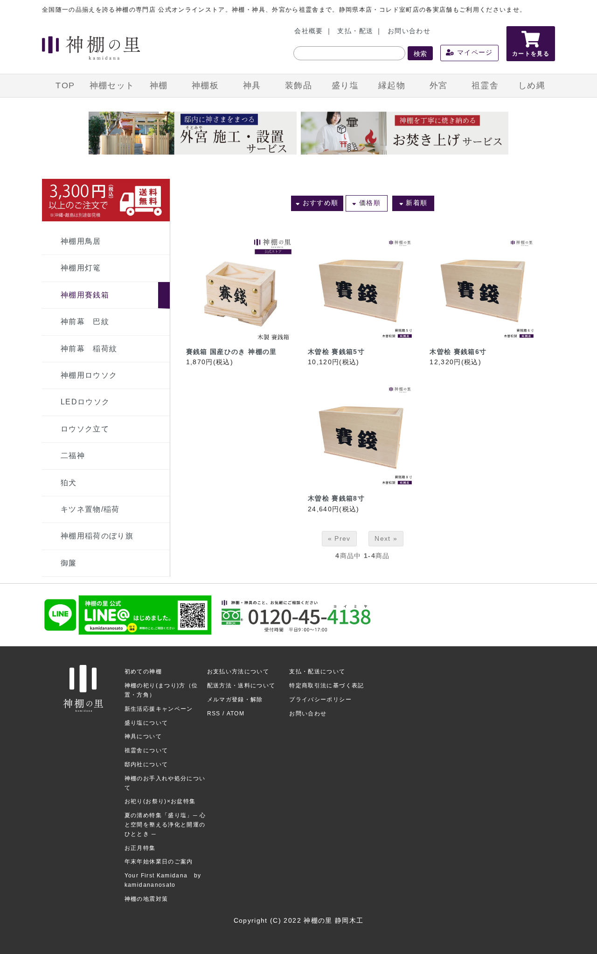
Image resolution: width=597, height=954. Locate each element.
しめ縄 (531, 85)
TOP (65, 85)
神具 (252, 85)
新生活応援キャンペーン (159, 709)
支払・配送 (355, 31)
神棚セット (112, 85)
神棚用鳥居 (81, 241)
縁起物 (391, 85)
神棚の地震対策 (146, 899)
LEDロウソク (85, 402)
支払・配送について (317, 671)
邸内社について (146, 764)
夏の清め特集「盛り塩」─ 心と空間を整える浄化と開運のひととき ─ (165, 824)
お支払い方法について (238, 671)
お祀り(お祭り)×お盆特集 (160, 801)
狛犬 (69, 483)
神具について (143, 736)
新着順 (415, 202)
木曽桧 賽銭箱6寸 (458, 351)
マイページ (474, 52)
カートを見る (530, 53)
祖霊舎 (485, 85)
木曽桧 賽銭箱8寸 (336, 498)
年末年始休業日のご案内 (159, 861)
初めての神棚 (143, 671)
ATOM (235, 713)
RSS (214, 713)
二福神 (73, 455)
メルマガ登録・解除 (235, 699)
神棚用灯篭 (81, 268)
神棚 (159, 85)
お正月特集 (140, 848)
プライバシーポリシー (320, 699)
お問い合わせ (409, 31)
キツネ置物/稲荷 (90, 509)
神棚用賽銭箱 (85, 295)
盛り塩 (345, 85)
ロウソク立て (85, 429)
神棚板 (205, 85)
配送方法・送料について (241, 685)
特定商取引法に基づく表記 (326, 685)
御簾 (69, 563)
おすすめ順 (319, 202)
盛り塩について (146, 723)
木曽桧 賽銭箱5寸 (336, 351)
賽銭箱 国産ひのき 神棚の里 (231, 351)
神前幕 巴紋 (85, 321)
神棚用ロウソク (89, 375)
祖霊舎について (146, 750)
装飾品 (298, 85)
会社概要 (308, 31)
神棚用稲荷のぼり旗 (97, 536)
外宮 (439, 85)
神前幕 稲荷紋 (89, 349)
